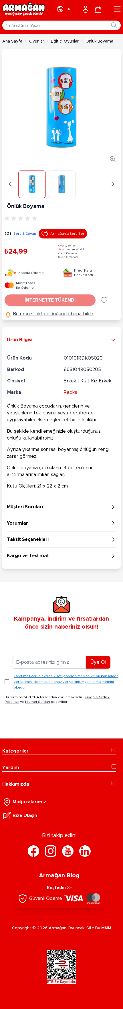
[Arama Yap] (113, 25)
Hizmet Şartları (37, 701)
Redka (70, 392)
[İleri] (112, 184)
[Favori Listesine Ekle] (104, 300)
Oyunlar (36, 41)
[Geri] (10, 184)
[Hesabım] (86, 9)
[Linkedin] (85, 851)
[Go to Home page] (23, 9)
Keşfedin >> (59, 888)
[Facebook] (33, 851)
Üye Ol (98, 662)
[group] (22, 218)
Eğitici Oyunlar (65, 41)
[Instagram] (50, 851)
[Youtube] (68, 851)
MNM (106, 928)
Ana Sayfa (12, 41)
